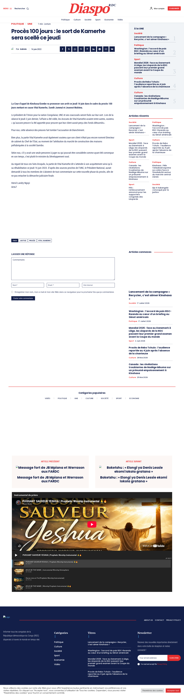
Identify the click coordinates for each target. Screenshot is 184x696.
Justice (23, 241)
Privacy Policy (162, 664)
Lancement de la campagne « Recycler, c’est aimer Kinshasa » (151, 38)
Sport (137, 59)
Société (138, 33)
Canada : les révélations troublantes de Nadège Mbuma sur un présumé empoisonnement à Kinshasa (151, 100)
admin (23, 49)
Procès (32, 241)
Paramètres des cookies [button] (153, 690)
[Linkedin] (93, 49)
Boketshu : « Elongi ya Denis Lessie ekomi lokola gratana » (133, 479)
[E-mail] (106, 49)
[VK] (112, 49)
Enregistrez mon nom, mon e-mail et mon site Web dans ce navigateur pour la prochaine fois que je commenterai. (64, 292)
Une (29, 24)
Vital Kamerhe (44, 241)
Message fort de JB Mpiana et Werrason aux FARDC (50, 479)
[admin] (13, 49)
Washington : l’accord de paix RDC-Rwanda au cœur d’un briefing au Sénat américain (150, 51)
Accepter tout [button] (173, 690)
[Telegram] (99, 49)
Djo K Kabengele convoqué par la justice (160, 190)
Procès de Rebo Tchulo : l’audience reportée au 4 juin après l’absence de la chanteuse (152, 84)
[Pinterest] (87, 49)
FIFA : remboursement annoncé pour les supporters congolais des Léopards (137, 193)
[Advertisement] (63, 74)
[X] (68, 49)
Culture (138, 78)
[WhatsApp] (75, 49)
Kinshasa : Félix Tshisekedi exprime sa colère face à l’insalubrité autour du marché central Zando (161, 171)
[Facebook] (62, 49)
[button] (22, 8)
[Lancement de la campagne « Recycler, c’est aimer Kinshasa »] (151, 272)
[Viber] (81, 49)
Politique (17, 24)
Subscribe (174, 658)
